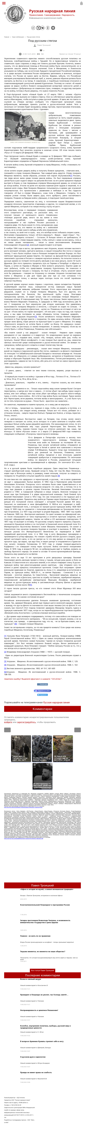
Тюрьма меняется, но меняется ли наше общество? (42, 952)
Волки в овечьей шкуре (30, 979)
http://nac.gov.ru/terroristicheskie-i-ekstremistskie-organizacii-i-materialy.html (23, 807)
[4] (59, 476)
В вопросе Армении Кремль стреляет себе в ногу (42, 1041)
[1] (71, 176)
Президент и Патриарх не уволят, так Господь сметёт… (44, 995)
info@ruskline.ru (23, 1102)
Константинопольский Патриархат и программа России (45, 905)
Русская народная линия (56, 702)
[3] (36, 317)
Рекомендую (43, 684)
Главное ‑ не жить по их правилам (35, 936)
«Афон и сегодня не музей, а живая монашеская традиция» (46, 889)
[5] (31, 585)
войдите (8, 722)
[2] (28, 245)
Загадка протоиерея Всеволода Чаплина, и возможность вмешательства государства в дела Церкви (45, 922)
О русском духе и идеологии (33, 1057)
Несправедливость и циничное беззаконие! (39, 1010)
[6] (16, 624)
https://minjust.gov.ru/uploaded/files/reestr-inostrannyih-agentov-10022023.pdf (23, 838)
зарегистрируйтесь (26, 722)
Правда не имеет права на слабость (36, 1073)
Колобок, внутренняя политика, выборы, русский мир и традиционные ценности (45, 1027)
